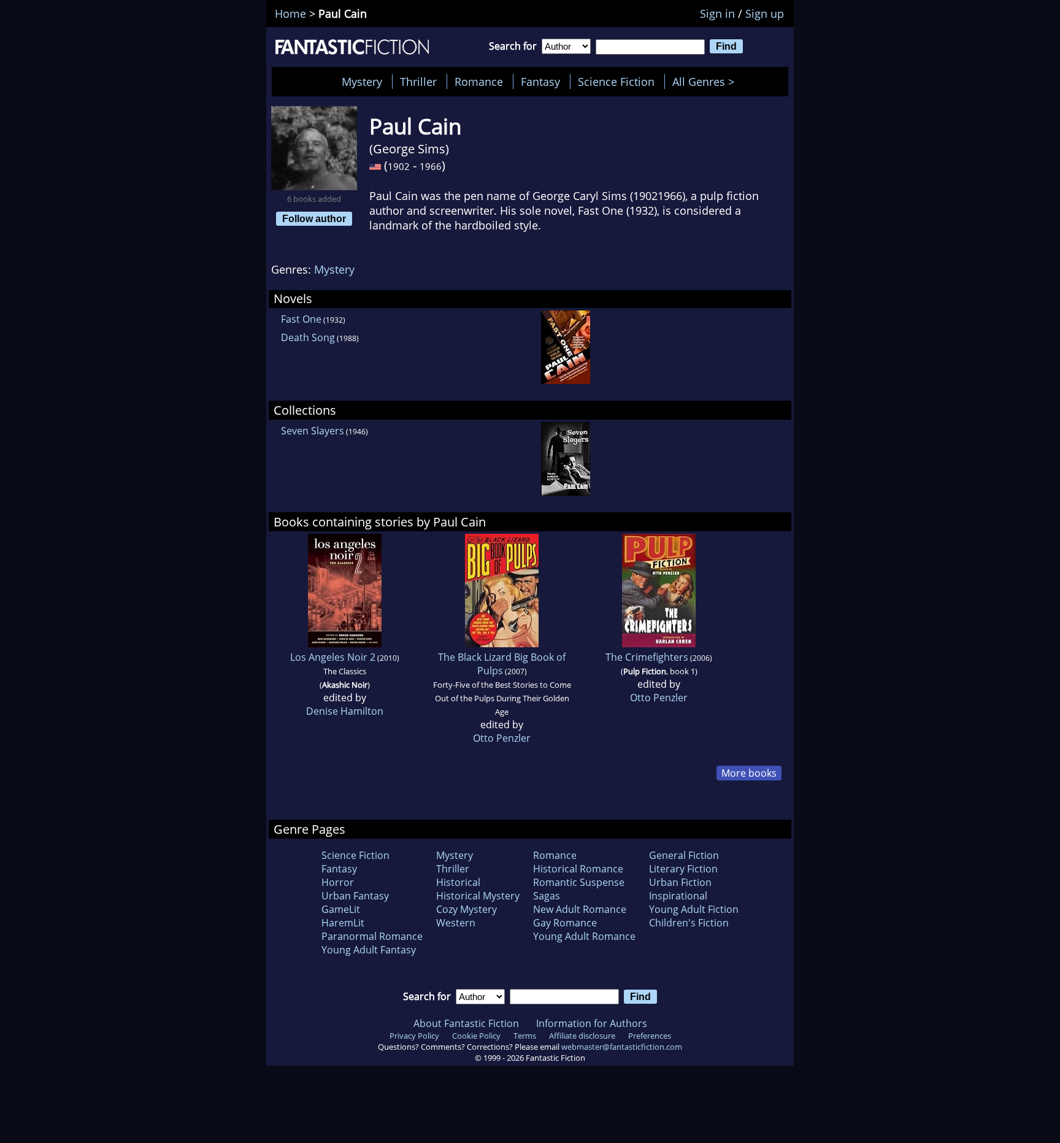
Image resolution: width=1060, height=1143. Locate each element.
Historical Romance (578, 869)
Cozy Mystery (466, 909)
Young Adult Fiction (694, 909)
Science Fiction (616, 81)
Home (290, 13)
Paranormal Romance (372, 936)
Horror (337, 882)
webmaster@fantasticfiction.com (621, 1046)
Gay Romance (565, 922)
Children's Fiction (689, 922)
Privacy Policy (414, 1035)
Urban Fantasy (355, 895)
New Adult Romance (579, 909)
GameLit (340, 909)
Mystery (362, 81)
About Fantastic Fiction (466, 1023)
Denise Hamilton (344, 711)
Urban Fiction (680, 882)
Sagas (546, 895)
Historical (458, 882)
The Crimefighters (646, 657)
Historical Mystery (478, 895)
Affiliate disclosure (582, 1035)
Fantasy (540, 81)
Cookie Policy (476, 1035)
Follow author (314, 218)
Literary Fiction (683, 869)
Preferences (649, 1035)
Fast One (301, 319)
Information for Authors (591, 1023)
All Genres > (706, 81)
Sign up (764, 13)
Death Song (308, 337)
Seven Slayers (312, 430)
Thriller (418, 81)
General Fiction (684, 855)
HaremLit (342, 922)
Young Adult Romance (584, 936)
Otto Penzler (502, 738)
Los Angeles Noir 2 (332, 657)
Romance (479, 81)
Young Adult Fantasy (368, 949)
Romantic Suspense (578, 882)
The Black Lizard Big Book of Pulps (502, 663)
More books (749, 773)
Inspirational (678, 895)
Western (455, 922)
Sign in (717, 13)
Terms (524, 1035)
